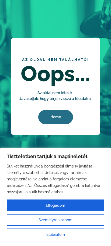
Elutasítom (55, 234)
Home (55, 117)
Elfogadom (55, 205)
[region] (55, 197)
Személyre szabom (55, 220)
